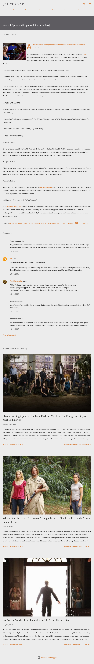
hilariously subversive (13, 206)
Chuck (30, 223)
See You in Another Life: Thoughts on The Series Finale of (36, 620)
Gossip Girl (39, 223)
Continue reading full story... (77, 444)
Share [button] (85, 223)
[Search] (84, 4)
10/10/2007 (14, 251)
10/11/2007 (14, 274)
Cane (25, 223)
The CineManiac (16, 281)
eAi (11, 258)
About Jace (68, 10)
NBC (58, 223)
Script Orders (67, 223)
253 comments (16, 444)
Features (42, 10)
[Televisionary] (14, 4)
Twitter (55, 10)
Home (5, 10)
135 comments (16, 546)
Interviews (29, 10)
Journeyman (50, 223)
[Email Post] (76, 223)
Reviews (16, 10)
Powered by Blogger (48, 657)
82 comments (16, 644)
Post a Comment (9, 335)
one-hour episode (45, 187)
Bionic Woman (15, 223)
